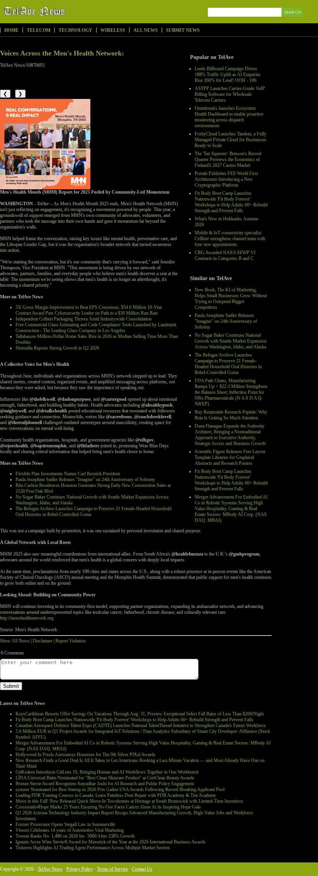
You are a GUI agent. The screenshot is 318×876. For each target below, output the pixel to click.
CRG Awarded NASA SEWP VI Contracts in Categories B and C (225, 255)
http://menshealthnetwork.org (27, 618)
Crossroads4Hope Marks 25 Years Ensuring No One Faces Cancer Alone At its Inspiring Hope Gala (108, 807)
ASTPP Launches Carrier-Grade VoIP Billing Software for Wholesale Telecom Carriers (230, 94)
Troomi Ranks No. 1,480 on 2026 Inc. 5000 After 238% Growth (75, 836)
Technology (75, 30)
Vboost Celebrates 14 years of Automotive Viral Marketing (70, 830)
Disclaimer (42, 641)
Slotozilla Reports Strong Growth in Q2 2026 (57, 348)
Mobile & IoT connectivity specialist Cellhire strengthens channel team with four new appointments (230, 238)
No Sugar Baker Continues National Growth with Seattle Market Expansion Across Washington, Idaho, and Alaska (230, 341)
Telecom (38, 30)
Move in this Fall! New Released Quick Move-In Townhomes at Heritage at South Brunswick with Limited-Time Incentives (129, 801)
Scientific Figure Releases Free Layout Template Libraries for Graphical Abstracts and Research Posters (230, 457)
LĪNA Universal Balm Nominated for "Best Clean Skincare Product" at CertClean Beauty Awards (105, 778)
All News (145, 30)
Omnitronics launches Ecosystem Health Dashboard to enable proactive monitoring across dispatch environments (229, 117)
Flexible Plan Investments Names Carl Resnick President (68, 473)
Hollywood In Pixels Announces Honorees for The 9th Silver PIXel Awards (86, 754)
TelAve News (57, 11)
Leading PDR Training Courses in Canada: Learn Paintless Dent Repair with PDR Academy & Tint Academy (116, 795)
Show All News (14, 641)
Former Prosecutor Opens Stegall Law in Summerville (65, 824)
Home (11, 30)
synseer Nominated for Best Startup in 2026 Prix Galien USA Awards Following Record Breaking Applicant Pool (120, 789)
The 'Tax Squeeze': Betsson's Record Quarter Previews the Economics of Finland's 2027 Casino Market (228, 159)
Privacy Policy (79, 869)
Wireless (112, 30)
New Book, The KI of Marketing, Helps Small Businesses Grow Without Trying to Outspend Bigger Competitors (231, 298)
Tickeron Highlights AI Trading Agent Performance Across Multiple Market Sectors (93, 847)
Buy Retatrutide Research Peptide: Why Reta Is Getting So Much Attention (231, 415)
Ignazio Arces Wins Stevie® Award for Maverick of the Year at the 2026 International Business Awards (111, 842)
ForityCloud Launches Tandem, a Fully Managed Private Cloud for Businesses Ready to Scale (230, 139)
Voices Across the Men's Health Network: (62, 53)
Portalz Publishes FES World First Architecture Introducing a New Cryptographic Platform (226, 179)
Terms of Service (112, 869)
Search (292, 21)
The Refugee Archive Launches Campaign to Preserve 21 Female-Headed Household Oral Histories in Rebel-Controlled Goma (228, 363)
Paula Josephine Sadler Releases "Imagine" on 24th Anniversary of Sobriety (226, 321)
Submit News (183, 30)
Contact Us (142, 869)
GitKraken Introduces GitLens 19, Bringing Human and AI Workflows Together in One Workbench (107, 772)
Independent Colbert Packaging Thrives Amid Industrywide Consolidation (84, 319)
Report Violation (70, 641)
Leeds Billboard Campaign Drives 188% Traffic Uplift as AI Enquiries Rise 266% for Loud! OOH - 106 (228, 74)
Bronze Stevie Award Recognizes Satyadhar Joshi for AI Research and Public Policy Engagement (105, 783)
